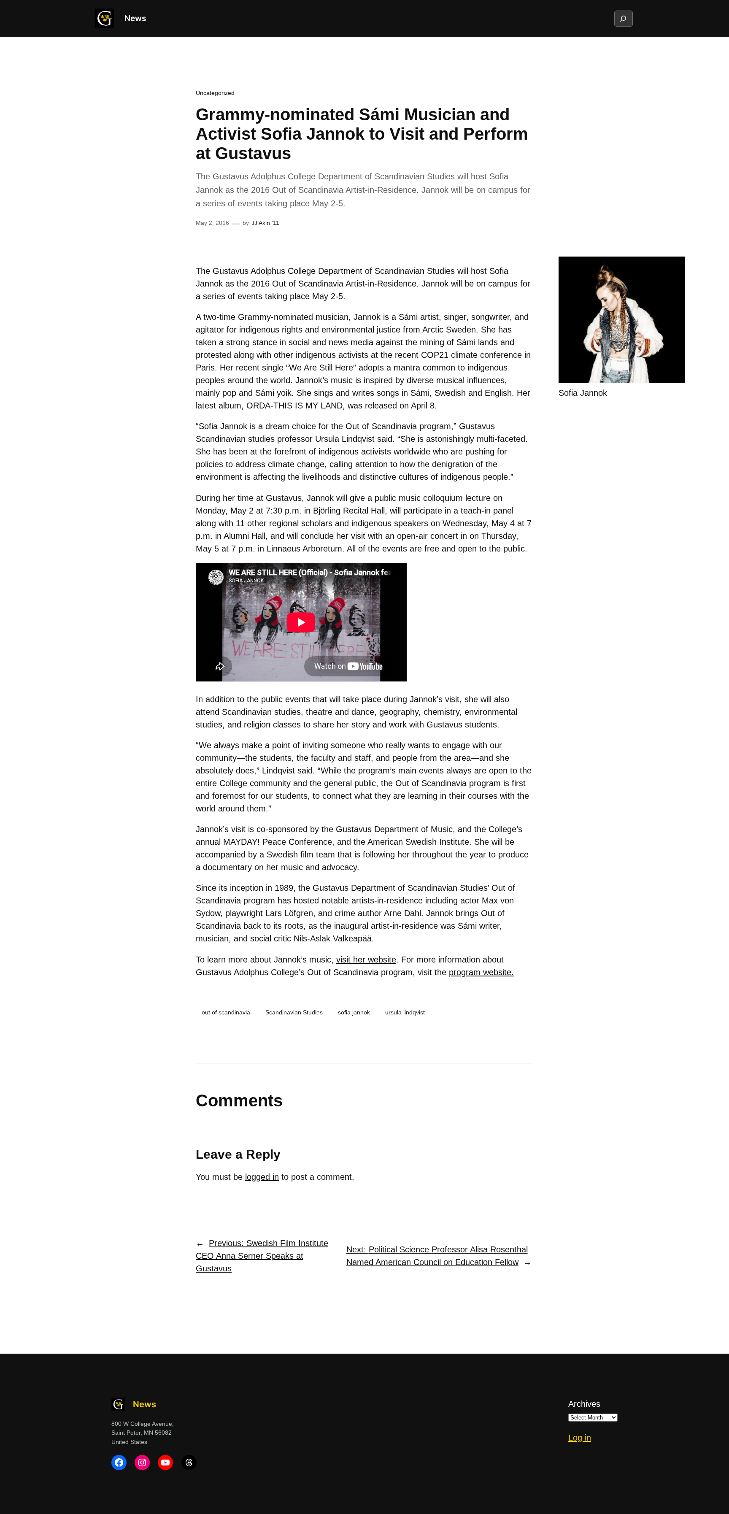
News (135, 18)
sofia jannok (354, 1012)
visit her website (366, 959)
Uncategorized (215, 92)
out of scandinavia (226, 1012)
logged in (262, 1176)
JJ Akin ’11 (265, 222)
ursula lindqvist (405, 1012)
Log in (579, 1437)
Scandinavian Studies (294, 1012)
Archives (584, 1404)
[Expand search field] (623, 18)
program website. (481, 972)
